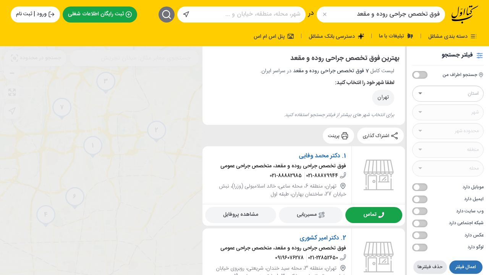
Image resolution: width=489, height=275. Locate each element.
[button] (92, 147)
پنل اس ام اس (270, 36)
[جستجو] (167, 14)
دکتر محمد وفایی (319, 156)
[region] (101, 160)
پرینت (334, 135)
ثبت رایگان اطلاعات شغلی (96, 14)
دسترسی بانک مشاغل (332, 36)
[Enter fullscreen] (12, 92)
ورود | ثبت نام (31, 14)
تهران (383, 97)
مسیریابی (307, 214)
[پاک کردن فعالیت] (325, 14)
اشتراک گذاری (376, 135)
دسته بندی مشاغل (448, 36)
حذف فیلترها (430, 267)
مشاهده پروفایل (240, 214)
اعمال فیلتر (465, 267)
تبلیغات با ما (392, 35)
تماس (369, 214)
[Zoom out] (12, 73)
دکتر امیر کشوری (319, 238)
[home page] (465, 14)
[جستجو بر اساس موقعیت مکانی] (186, 14)
